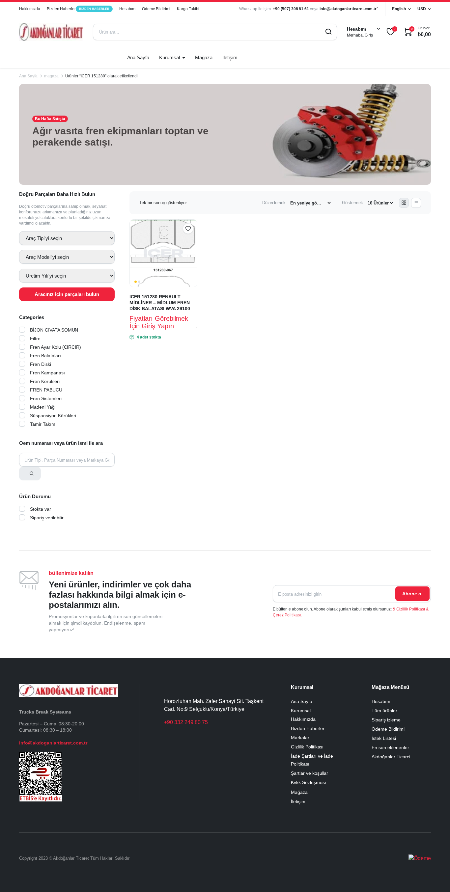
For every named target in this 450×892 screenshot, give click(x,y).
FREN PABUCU (46, 389)
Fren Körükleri (45, 381)
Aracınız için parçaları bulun (67, 294)
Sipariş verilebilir (47, 517)
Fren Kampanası (47, 372)
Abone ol (412, 593)
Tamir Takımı (43, 424)
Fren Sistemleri (46, 398)
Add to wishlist (188, 228)
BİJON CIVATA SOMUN (54, 330)
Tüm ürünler (384, 710)
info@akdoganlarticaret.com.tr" (349, 9)
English (399, 9)
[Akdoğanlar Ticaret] (51, 32)
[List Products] (416, 203)
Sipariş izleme (386, 719)
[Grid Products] (404, 203)
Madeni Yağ (42, 407)
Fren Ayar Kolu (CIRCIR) (55, 347)
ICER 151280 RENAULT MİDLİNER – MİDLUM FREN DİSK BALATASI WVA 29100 (159, 302)
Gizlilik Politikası (307, 746)
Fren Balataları (45, 355)
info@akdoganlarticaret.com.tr (53, 742)
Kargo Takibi (188, 9)
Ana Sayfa (138, 57)
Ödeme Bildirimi (156, 9)
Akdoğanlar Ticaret (391, 756)
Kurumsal (169, 57)
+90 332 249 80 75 (186, 722)
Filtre (35, 338)
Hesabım (127, 9)
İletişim (230, 57)
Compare (191, 241)
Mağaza (203, 57)
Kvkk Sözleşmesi (308, 782)
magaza (51, 76)
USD (421, 9)
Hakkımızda (29, 9)
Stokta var (40, 509)
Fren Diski (40, 364)
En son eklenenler (390, 747)
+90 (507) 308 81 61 (291, 9)
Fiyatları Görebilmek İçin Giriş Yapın (158, 322)
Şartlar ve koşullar (309, 773)
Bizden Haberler (78, 9)
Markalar (300, 737)
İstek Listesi (384, 738)
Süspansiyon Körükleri (53, 415)
